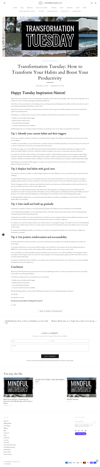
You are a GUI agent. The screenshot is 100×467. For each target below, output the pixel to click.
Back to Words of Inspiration (51, 311)
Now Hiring (7, 426)
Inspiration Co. (9, 461)
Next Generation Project (10, 445)
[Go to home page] (50, 3)
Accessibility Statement (9, 447)
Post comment (50, 356)
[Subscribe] (95, 421)
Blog (5, 430)
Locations (6, 440)
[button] (4, 3)
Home (43, 60)
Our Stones (6, 442)
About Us (6, 421)
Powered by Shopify (7, 463)
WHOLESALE (7, 423)
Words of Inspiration (51, 60)
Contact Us (6, 433)
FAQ (5, 435)
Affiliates (6, 428)
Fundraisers (6, 437)
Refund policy (7, 449)
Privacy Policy (56, 360)
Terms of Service (66, 360)
